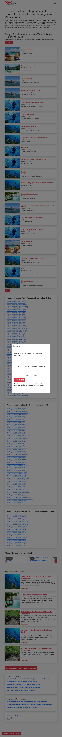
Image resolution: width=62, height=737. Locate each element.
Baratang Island (42, 366)
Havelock (27, 366)
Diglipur (35, 375)
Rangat (27, 375)
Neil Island (34, 366)
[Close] (48, 348)
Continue (20, 380)
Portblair (19, 366)
